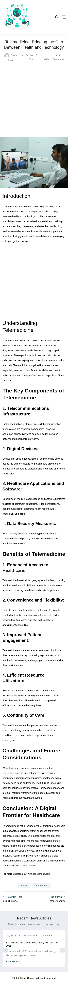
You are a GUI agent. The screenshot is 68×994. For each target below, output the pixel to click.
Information (41, 885)
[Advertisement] (34, 98)
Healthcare (13, 570)
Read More (12, 961)
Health (45, 59)
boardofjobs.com (42, 873)
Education (29, 935)
